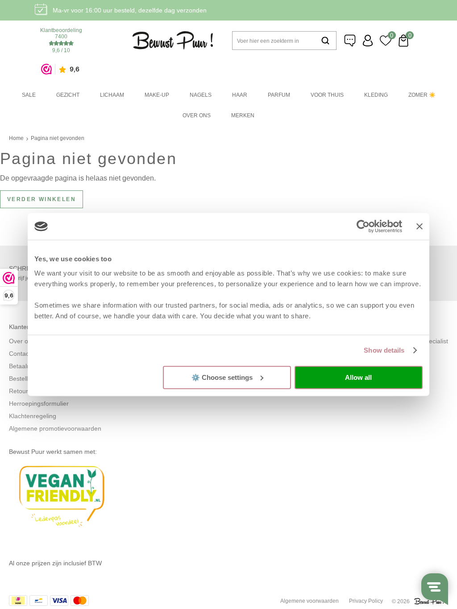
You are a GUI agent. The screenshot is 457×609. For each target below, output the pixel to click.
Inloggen (367, 40)
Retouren (22, 391)
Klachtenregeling (32, 416)
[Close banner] (419, 226)
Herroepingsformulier (39, 403)
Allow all (358, 377)
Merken (242, 115)
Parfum (279, 95)
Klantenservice (350, 40)
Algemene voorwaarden (309, 601)
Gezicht (67, 95)
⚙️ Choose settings (222, 377)
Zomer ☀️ (422, 95)
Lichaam (112, 95)
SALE (29, 95)
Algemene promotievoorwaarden (55, 428)
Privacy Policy (366, 601)
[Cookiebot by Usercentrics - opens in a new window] (363, 226)
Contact (20, 353)
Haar (239, 95)
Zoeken (325, 40)
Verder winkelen (41, 199)
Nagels (201, 95)
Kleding (376, 95)
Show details (384, 350)
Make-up (157, 95)
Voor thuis (327, 95)
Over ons (197, 115)
